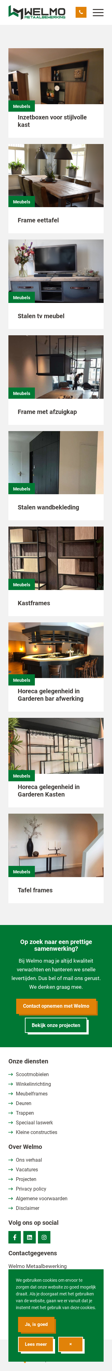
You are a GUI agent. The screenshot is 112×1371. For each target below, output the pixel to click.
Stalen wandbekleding (48, 507)
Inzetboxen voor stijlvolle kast (52, 121)
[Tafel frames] (56, 852)
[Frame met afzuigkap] (56, 373)
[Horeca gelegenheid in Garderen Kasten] (56, 756)
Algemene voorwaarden (42, 1198)
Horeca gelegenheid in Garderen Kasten (49, 790)
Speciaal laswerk (34, 1123)
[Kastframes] (56, 565)
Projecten (26, 1179)
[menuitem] (95, 12)
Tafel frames (35, 890)
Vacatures (27, 1170)
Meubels (21, 106)
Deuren (23, 1103)
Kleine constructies (36, 1132)
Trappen (25, 1113)
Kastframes (34, 603)
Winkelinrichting (33, 1084)
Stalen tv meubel (41, 316)
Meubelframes (32, 1094)
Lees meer (36, 1344)
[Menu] (95, 12)
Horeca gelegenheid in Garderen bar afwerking (50, 694)
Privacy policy (31, 1189)
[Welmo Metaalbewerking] (46, 12)
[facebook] (14, 1237)
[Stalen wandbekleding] (56, 469)
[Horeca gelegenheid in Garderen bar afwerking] (56, 660)
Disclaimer (27, 1208)
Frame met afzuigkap (47, 412)
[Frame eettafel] (56, 182)
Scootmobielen (32, 1074)
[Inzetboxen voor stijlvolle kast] (56, 86)
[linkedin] (29, 1237)
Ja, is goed (36, 1324)
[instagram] (44, 1237)
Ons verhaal (29, 1160)
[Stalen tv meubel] (56, 278)
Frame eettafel (38, 220)
